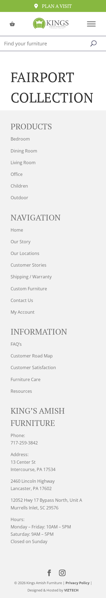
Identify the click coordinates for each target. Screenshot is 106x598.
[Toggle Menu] (91, 23)
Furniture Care (25, 379)
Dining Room (24, 151)
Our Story (20, 242)
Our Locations (25, 253)
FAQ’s (16, 344)
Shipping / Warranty (31, 277)
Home (17, 230)
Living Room (23, 163)
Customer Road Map (32, 356)
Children (19, 186)
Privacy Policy (77, 582)
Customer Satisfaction (33, 367)
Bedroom (20, 139)
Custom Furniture (29, 289)
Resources (21, 391)
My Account (23, 312)
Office (17, 174)
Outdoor (19, 198)
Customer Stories (28, 265)
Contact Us (22, 300)
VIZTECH (71, 590)
